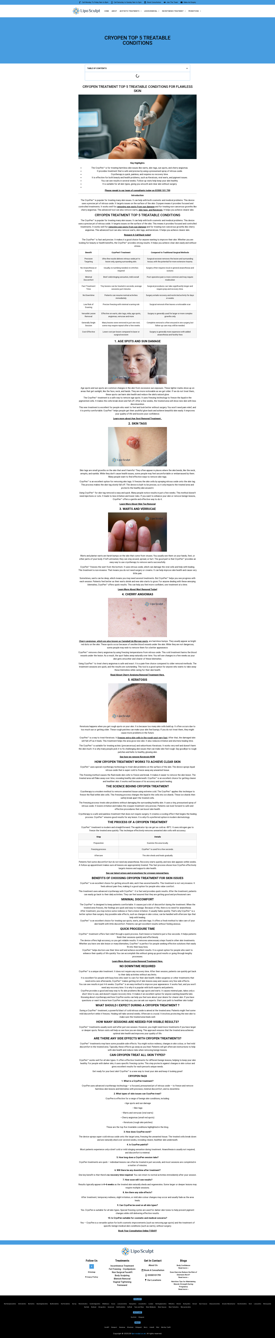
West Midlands (151, 1307)
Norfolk (86, 1307)
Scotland (137, 1312)
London (150, 1304)
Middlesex (105, 1304)
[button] (187, 68)
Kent (250, 1304)
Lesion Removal (150, 11)
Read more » (183, 1268)
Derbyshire (186, 1304)
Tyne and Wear (139, 1307)
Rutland (93, 1307)
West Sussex (162, 1307)
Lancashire (257, 1304)
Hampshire (132, 1304)
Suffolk (129, 1307)
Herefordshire (242, 1304)
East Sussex (203, 1304)
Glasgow (141, 1317)
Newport (114, 1327)
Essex (113, 1304)
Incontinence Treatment (173, 11)
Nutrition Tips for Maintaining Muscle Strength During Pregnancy (183, 1284)
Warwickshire (83, 1304)
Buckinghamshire (42, 1304)
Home (106, 11)
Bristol (179, 1304)
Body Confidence (183, 1265)
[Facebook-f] (91, 1266)
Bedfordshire (54, 1304)
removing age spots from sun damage (127, 227)
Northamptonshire (10, 1304)
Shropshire (102, 1307)
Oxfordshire (22, 1304)
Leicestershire (122, 1304)
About (114, 11)
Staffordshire (120, 1307)
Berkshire (31, 1304)
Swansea (122, 1327)
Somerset (111, 1307)
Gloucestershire (214, 1304)
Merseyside (267, 1304)
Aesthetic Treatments (129, 11)
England (137, 1299)
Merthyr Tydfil (166, 1327)
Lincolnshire (142, 1304)
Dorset (194, 1304)
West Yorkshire (174, 1307)
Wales (137, 1322)
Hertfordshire (65, 1304)
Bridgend (139, 1327)
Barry (145, 1327)
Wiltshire (171, 1304)
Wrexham (130, 1327)
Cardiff (106, 1327)
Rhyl (157, 1327)
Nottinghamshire (161, 1304)
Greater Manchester (228, 1304)
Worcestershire (186, 1307)
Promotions (193, 11)
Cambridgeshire (95, 1304)
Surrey (74, 1304)
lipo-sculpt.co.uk (139, 1333)
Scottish (133, 1317)
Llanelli (152, 1327)
